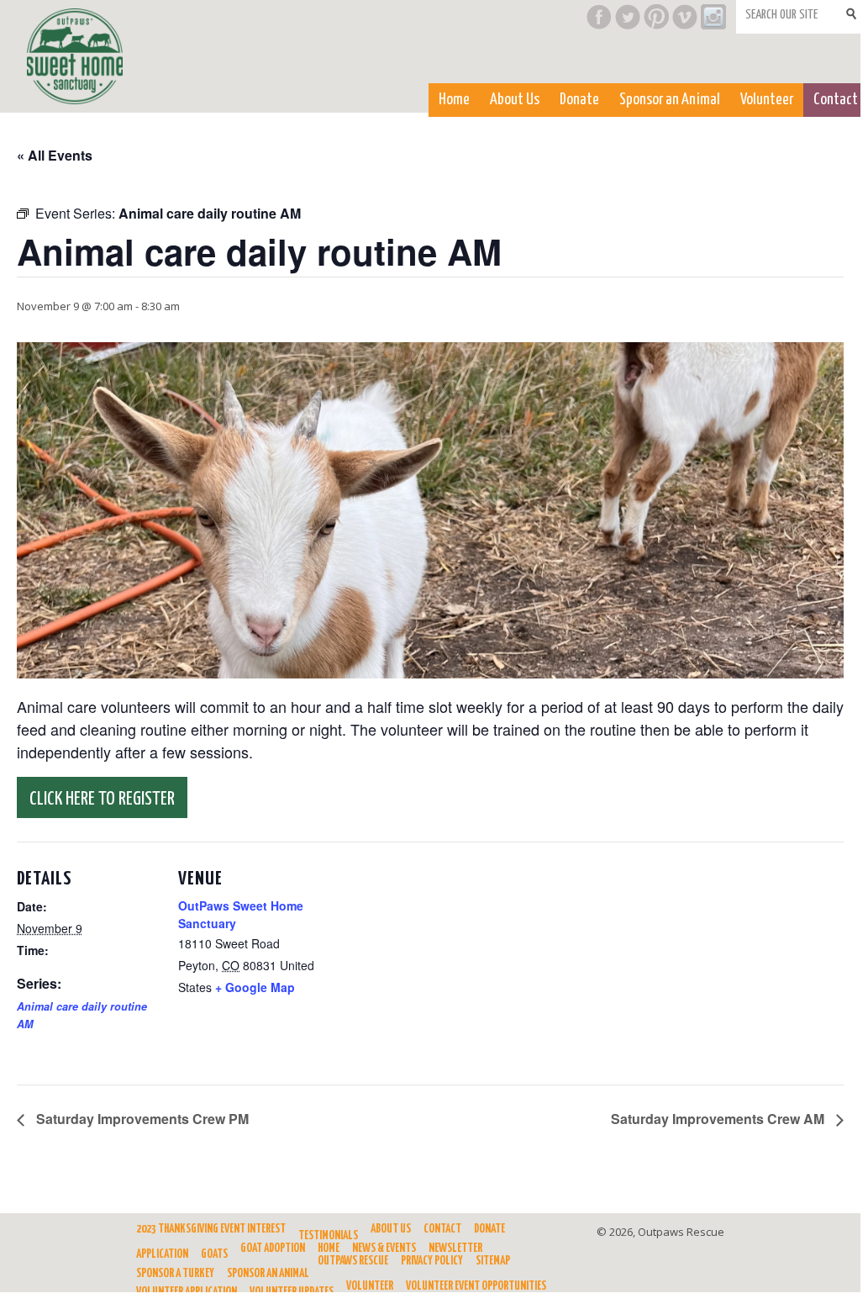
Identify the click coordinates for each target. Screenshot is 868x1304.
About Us (514, 100)
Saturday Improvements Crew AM (719, 1118)
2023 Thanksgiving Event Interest (211, 1229)
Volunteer (766, 100)
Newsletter (455, 1248)
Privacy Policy (432, 1261)
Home (454, 100)
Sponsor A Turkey (175, 1274)
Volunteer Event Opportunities (476, 1286)
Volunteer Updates (292, 1292)
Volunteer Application (186, 1292)
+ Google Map (255, 987)
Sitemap (493, 1261)
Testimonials (328, 1236)
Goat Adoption (272, 1248)
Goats (214, 1254)
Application (162, 1254)
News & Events (384, 1248)
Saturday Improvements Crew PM (141, 1118)
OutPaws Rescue (353, 1261)
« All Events (54, 155)
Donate (579, 100)
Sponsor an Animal (669, 100)
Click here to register (102, 799)
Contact (835, 100)
